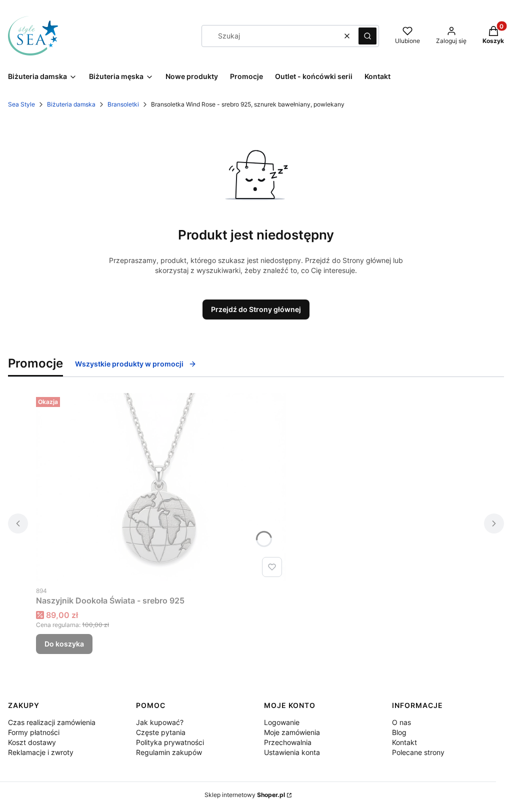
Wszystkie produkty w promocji (129, 364)
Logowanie (282, 722)
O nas (401, 722)
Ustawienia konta (292, 752)
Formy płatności (34, 732)
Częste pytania (161, 732)
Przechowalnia (288, 742)
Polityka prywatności (170, 742)
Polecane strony (418, 752)
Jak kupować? (160, 722)
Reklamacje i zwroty (41, 752)
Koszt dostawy (32, 742)
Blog (399, 732)
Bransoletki (123, 104)
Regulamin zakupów (169, 752)
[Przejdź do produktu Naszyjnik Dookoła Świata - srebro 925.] (161, 487)
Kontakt (404, 742)
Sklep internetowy (244, 794)
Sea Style (21, 104)
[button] (367, 36)
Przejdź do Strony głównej (256, 309)
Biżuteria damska (71, 104)
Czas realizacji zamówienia (52, 722)
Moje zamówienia (292, 732)
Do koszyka (64, 644)
